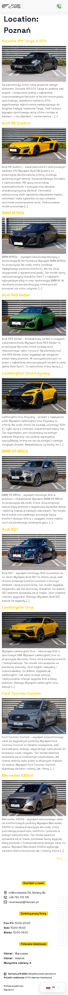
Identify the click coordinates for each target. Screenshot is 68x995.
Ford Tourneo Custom (21, 693)
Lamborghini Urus (17, 607)
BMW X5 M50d (15, 451)
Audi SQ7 (10, 529)
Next (61, 858)
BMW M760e (13, 212)
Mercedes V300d (17, 775)
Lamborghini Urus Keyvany (26, 373)
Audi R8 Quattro (16, 123)
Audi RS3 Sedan (16, 295)
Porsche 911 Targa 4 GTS (24, 41)
